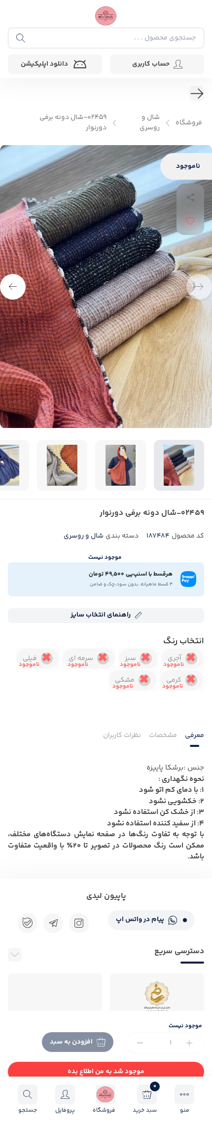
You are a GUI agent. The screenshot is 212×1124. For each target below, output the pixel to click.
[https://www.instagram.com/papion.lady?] (79, 923)
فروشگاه (189, 123)
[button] (13, 287)
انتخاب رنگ (183, 641)
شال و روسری (150, 123)
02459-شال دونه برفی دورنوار (72, 123)
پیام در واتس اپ (140, 919)
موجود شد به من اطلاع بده (106, 1071)
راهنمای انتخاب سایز (101, 615)
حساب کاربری (151, 64)
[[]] (53, 923)
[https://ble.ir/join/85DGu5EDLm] (27, 923)
